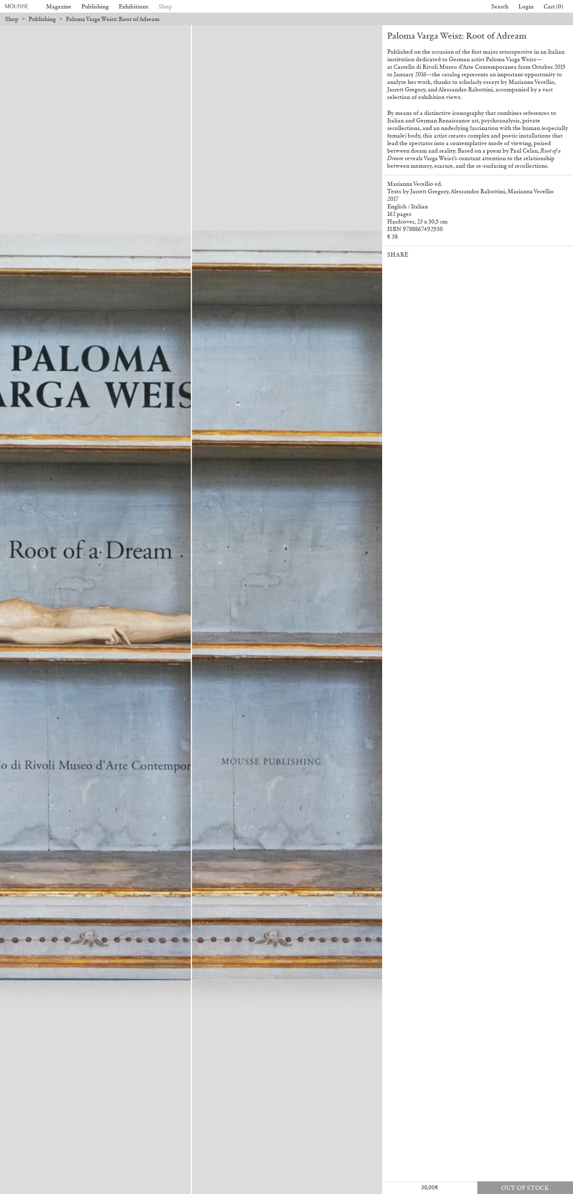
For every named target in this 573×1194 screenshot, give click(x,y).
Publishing (95, 6)
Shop (165, 6)
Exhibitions (133, 6)
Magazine (58, 6)
